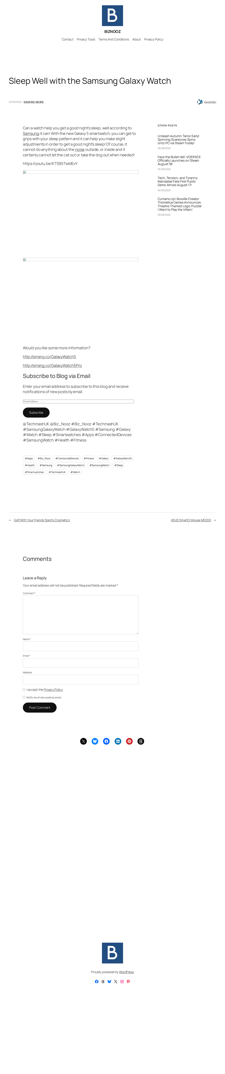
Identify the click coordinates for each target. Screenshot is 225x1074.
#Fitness (89, 458)
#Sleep (118, 465)
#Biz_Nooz (44, 458)
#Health (29, 465)
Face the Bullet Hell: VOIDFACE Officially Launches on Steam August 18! (179, 160)
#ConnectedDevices (67, 458)
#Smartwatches (34, 472)
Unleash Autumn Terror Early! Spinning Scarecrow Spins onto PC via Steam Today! (178, 139)
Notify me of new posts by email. (44, 697)
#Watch (75, 472)
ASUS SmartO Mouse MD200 (191, 520)
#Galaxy (103, 458)
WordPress (126, 972)
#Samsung (46, 465)
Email (26, 655)
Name (27, 639)
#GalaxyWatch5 (122, 458)
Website (27, 672)
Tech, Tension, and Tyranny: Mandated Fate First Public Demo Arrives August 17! (178, 181)
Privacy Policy (53, 689)
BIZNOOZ (112, 31)
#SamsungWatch (99, 465)
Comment (29, 593)
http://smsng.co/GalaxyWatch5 (49, 356)
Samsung (31, 133)
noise (80, 149)
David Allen (210, 102)
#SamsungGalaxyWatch (71, 465)
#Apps (29, 458)
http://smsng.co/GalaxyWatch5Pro (52, 365)
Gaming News (34, 102)
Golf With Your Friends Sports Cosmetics (42, 520)
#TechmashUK (57, 472)
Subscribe (36, 412)
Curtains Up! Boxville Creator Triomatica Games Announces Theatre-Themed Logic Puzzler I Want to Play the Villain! (180, 204)
